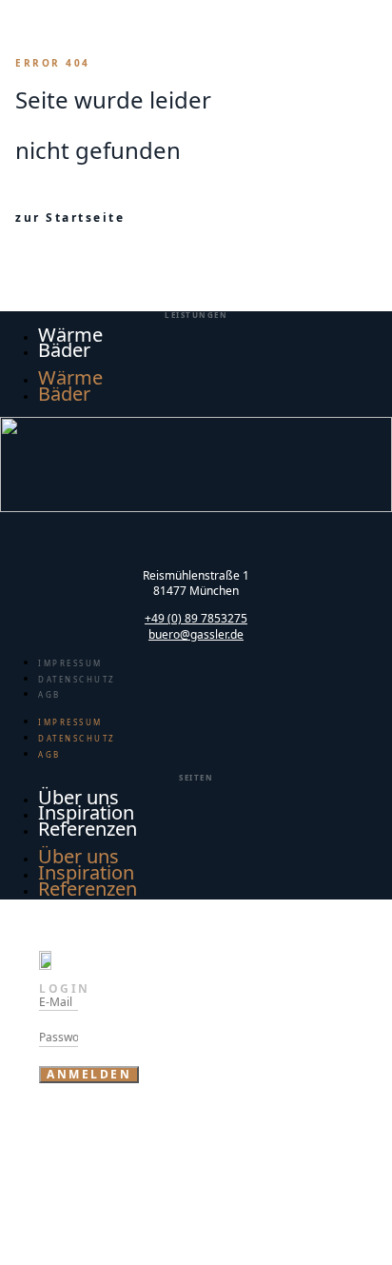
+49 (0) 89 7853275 (196, 618)
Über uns (78, 856)
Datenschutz (77, 679)
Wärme (70, 377)
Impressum (70, 663)
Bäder (64, 350)
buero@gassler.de (196, 634)
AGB (49, 694)
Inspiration (86, 872)
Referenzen (87, 828)
